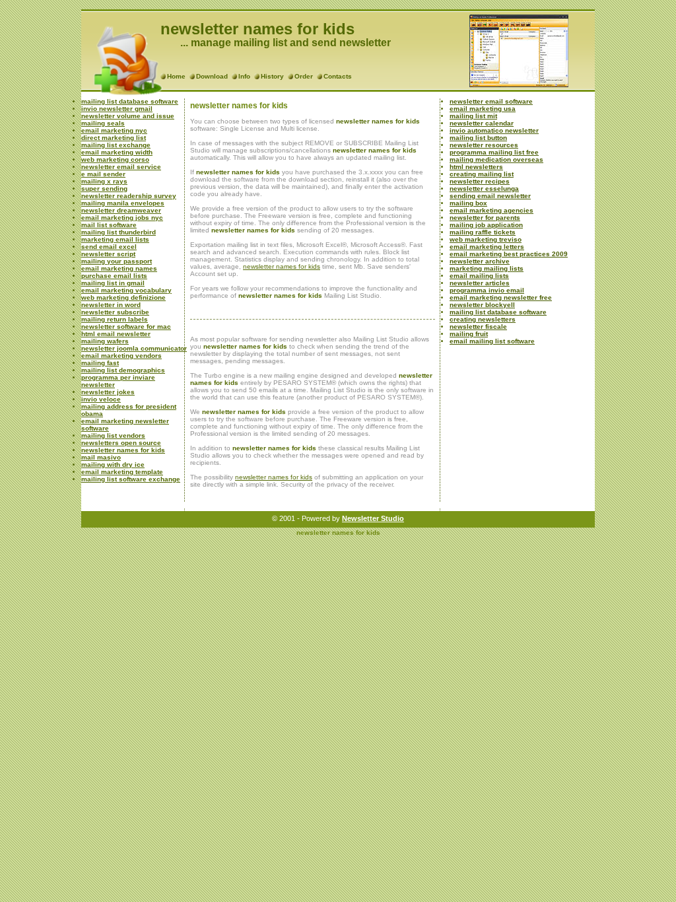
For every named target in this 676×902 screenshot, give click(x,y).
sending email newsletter (490, 195)
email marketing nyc (114, 130)
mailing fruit (469, 333)
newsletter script (108, 254)
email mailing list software (492, 341)
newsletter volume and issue (127, 116)
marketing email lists (115, 239)
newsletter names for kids (123, 450)
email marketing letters (487, 246)
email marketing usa (483, 108)
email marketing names (119, 268)
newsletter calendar (482, 123)
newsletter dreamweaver (121, 210)
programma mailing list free (494, 152)
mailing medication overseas (496, 159)
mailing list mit (473, 116)
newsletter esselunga (484, 188)
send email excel (109, 246)
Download (212, 76)
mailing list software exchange (130, 479)
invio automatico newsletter (494, 130)
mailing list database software (129, 101)
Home (176, 76)
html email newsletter (116, 333)
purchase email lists (114, 275)
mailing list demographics (123, 370)
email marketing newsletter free (501, 297)
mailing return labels (114, 319)
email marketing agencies (491, 210)
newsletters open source (121, 442)
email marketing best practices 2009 (509, 254)
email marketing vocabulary (126, 290)
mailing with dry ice (113, 464)
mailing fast (100, 362)
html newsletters (476, 166)
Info (244, 76)
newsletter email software (491, 101)
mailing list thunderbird (118, 232)
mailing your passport (116, 261)
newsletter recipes (480, 181)
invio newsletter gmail (116, 108)
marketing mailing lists (487, 268)
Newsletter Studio (373, 518)
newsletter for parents (485, 217)
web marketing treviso (486, 239)
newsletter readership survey (128, 195)
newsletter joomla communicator (134, 348)
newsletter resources (484, 145)
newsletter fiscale (478, 326)
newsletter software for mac (126, 326)
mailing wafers (105, 341)
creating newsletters (483, 319)
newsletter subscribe (115, 312)
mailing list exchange (116, 145)
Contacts (337, 76)
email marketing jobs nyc (122, 217)
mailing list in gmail (113, 283)
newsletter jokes (108, 392)
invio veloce (101, 399)
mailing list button (478, 137)
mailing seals (103, 123)
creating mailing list (482, 174)
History (272, 76)
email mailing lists (479, 275)
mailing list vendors (113, 435)
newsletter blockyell (482, 304)
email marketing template (122, 471)
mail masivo (101, 457)
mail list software (109, 224)
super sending (104, 188)
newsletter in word (111, 304)
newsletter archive (480, 261)
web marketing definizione (123, 297)
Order (303, 76)
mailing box (468, 203)
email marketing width (116, 152)
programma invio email (487, 290)
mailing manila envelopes (122, 203)
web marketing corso (115, 159)
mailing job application (486, 224)
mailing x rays (104, 181)
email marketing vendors (121, 355)
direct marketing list (113, 137)
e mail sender (103, 174)
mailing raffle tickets (483, 232)
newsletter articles (480, 283)
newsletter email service (121, 166)
